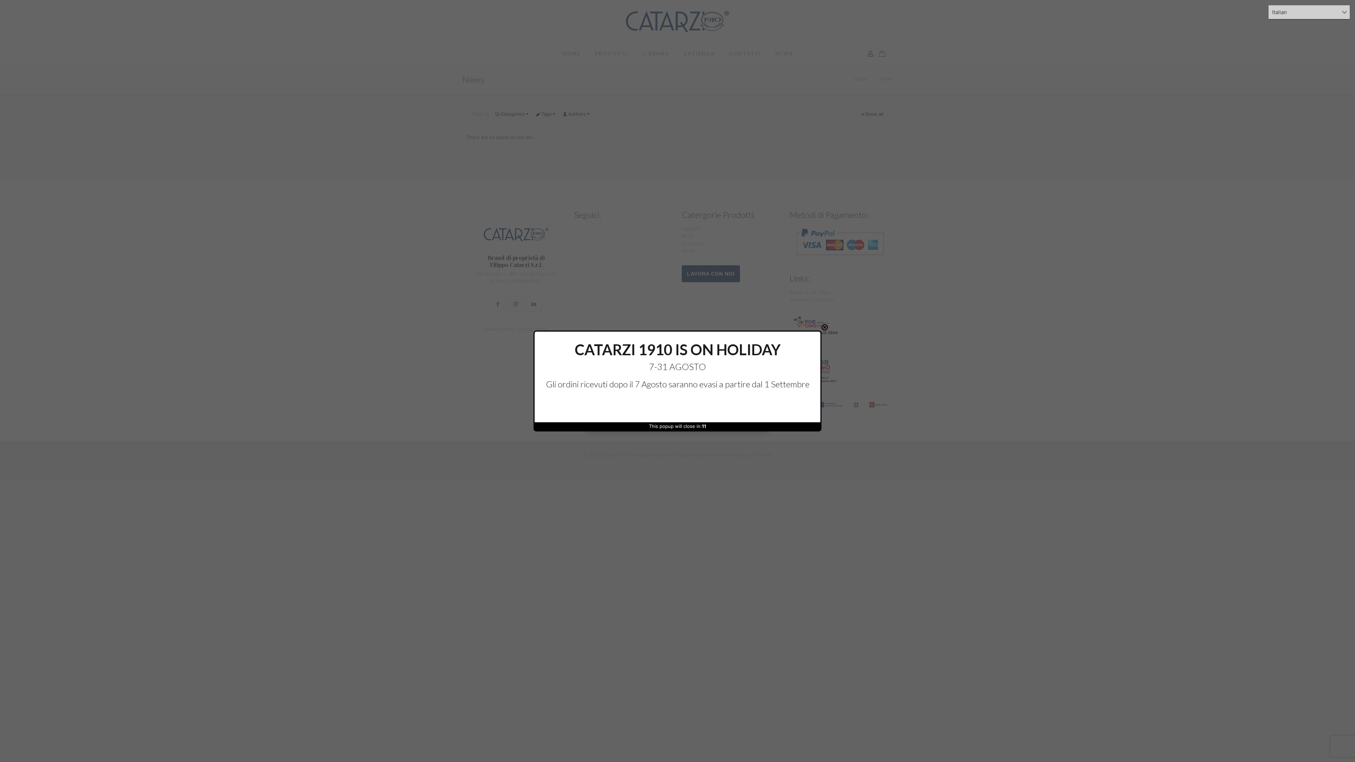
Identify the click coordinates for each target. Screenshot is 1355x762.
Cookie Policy (662, 421)
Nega (677, 406)
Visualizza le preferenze (736, 406)
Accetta (619, 406)
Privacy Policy (688, 421)
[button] (759, 340)
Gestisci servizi (607, 387)
